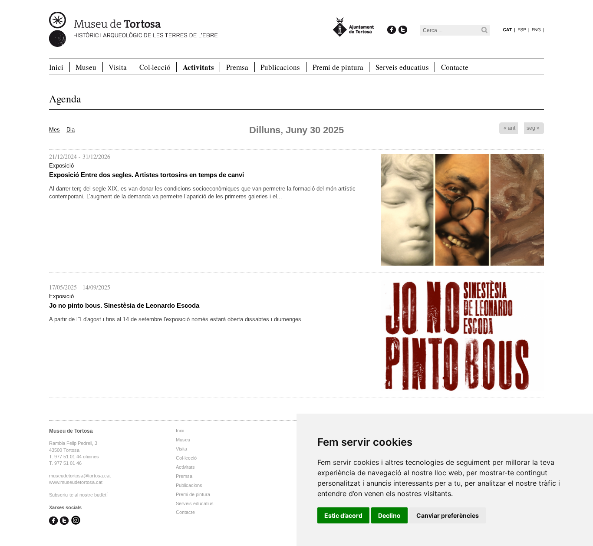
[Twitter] (402, 20)
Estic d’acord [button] (343, 515)
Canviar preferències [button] (447, 515)
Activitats (198, 67)
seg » (533, 128)
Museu (86, 67)
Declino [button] (389, 515)
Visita (118, 67)
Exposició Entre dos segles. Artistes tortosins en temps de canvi (146, 174)
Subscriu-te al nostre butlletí (78, 494)
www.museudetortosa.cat (75, 482)
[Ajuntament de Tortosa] (353, 33)
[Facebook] (391, 20)
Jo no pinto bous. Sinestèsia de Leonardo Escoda (124, 305)
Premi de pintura (338, 67)
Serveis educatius (402, 67)
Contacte (454, 67)
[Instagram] (75, 521)
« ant (509, 128)
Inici (56, 67)
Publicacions (280, 67)
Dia (70, 129)
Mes (54, 129)
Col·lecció (155, 67)
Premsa (237, 67)
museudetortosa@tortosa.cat (80, 475)
